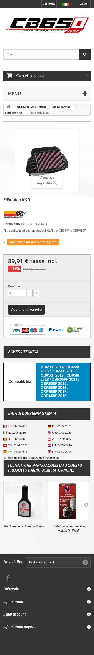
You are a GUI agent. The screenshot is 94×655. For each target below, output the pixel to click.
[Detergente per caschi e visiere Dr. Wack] (69, 501)
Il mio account (14, 614)
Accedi (84, 4)
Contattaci (49, 4)
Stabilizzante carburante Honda (23, 526)
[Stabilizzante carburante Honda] (23, 501)
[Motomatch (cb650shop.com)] (47, 25)
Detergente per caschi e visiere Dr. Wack (69, 528)
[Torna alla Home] (8, 107)
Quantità (14, 286)
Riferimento (11, 224)
